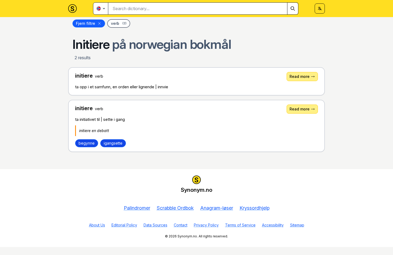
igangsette (113, 143)
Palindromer (137, 208)
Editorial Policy (124, 225)
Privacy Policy (206, 225)
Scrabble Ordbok (175, 208)
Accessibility (273, 225)
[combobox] (203, 8)
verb (118, 23)
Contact (180, 225)
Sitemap (297, 225)
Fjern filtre (85, 23)
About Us (97, 225)
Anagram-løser (216, 208)
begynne (87, 143)
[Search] (292, 8)
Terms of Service (240, 225)
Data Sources (155, 225)
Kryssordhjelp (254, 208)
